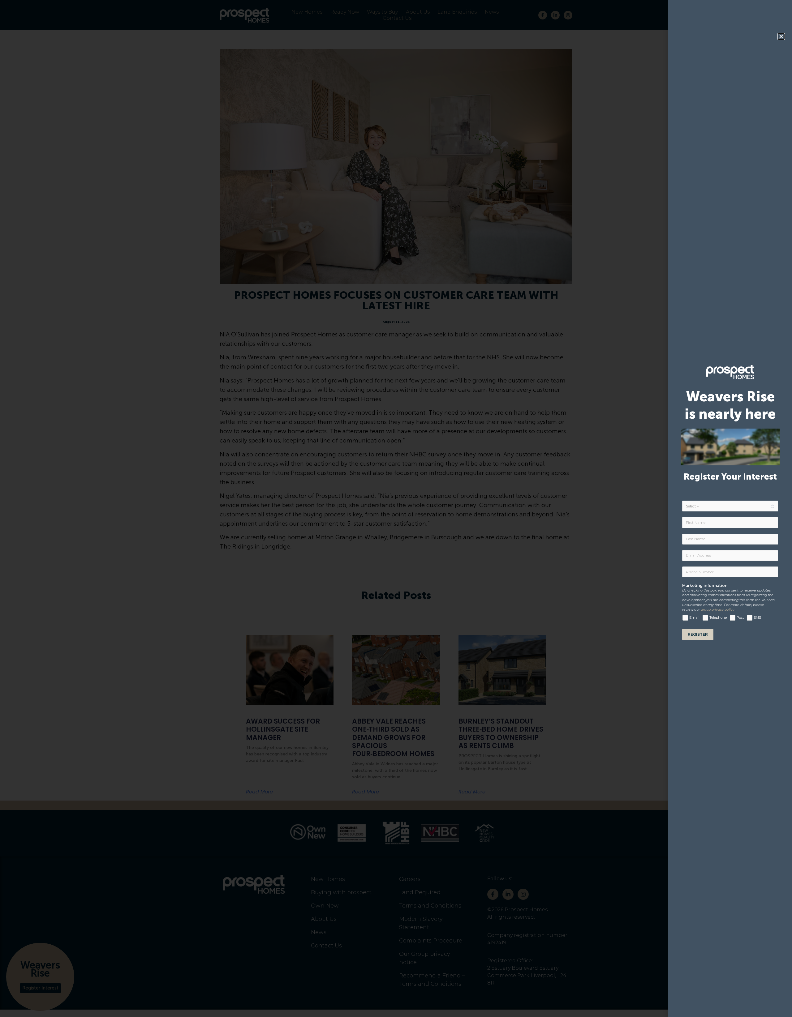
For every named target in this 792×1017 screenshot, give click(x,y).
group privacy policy (717, 610)
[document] (396, 508)
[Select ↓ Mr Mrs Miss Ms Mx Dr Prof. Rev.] (730, 506)
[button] (781, 36)
